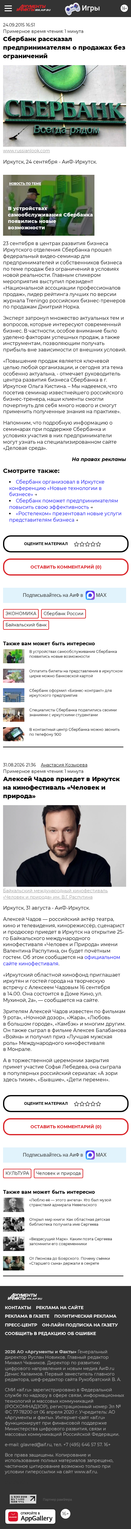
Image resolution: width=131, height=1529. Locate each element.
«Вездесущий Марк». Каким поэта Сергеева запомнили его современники (70, 1241)
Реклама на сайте (59, 1307)
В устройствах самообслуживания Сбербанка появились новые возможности (73, 654)
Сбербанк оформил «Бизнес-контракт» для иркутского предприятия (70, 693)
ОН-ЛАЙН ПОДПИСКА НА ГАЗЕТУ (80, 1325)
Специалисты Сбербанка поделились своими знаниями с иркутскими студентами (73, 712)
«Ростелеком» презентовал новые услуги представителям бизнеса (65, 517)
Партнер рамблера (57, 1499)
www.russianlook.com (26, 150)
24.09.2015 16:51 (19, 25)
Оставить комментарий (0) (65, 567)
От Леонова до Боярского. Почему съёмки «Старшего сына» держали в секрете (69, 1261)
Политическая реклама (85, 1316)
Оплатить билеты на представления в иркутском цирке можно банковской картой (75, 673)
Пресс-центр (21, 1325)
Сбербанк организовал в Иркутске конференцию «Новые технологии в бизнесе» (56, 488)
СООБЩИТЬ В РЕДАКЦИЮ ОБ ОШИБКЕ (50, 1333)
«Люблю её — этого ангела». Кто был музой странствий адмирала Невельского (70, 1202)
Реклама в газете (27, 1316)
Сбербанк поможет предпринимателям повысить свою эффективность (63, 504)
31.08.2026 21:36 (19, 765)
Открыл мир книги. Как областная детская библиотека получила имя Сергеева (69, 1222)
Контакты (18, 1307)
